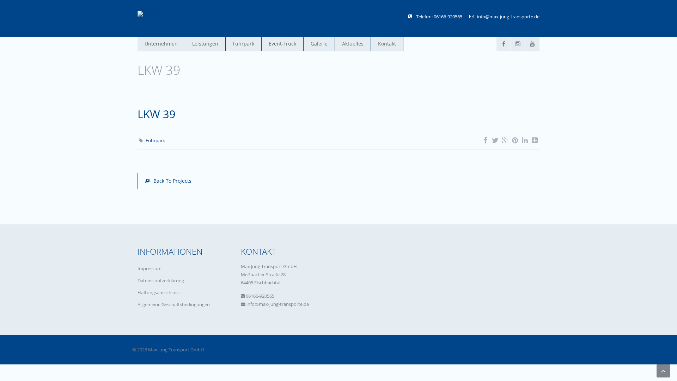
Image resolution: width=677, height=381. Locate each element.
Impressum (149, 268)
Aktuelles (353, 43)
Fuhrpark (243, 43)
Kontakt (387, 43)
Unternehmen (161, 43)
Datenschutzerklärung (161, 280)
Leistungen (205, 43)
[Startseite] (150, 15)
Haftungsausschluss (158, 292)
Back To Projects (172, 180)
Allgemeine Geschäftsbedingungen (174, 304)
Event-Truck (282, 43)
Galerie (319, 43)
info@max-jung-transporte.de (508, 16)
